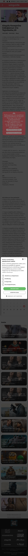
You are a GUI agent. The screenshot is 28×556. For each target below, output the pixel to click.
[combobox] (23, 259)
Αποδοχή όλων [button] (15, 288)
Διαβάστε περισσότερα (7, 272)
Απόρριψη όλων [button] (14, 292)
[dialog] (14, 278)
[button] (14, 296)
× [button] (24, 259)
